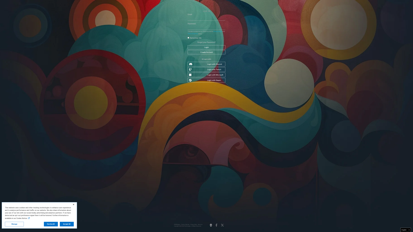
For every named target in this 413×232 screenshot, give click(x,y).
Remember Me (195, 38)
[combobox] (405, 230)
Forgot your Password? (206, 42)
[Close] (73, 204)
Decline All (51, 224)
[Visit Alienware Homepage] (211, 225)
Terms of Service (193, 33)
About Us (200, 224)
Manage (14, 224)
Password (192, 24)
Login (206, 47)
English (404, 230)
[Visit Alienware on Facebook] (216, 225)
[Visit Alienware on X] (222, 225)
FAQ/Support (177, 224)
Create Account (206, 52)
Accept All (66, 224)
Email (190, 14)
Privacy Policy (217, 31)
